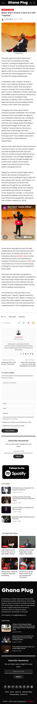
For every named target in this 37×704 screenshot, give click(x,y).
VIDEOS (11, 9)
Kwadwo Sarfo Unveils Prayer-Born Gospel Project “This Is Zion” (26, 552)
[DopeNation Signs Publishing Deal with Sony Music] (6, 519)
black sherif (12, 316)
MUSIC (4, 9)
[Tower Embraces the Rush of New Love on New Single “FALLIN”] (9, 542)
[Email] (33, 323)
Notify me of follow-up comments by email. (17, 422)
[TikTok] (28, 686)
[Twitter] (24, 323)
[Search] (34, 3)
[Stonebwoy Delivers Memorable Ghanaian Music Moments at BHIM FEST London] (6, 500)
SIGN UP (18, 456)
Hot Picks (22, 316)
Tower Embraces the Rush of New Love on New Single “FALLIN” (8, 552)
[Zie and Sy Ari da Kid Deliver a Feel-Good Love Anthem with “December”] (27, 564)
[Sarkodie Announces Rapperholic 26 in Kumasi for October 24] (6, 490)
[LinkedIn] (32, 354)
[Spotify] (31, 686)
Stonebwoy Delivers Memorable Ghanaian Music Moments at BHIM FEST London (23, 498)
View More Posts (18, 339)
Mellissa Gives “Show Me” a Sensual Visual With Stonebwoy (9, 573)
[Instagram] (30, 354)
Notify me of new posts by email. (13, 426)
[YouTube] (24, 686)
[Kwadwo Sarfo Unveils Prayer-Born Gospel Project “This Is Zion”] (27, 542)
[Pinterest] (28, 323)
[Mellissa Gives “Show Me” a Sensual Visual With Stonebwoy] (9, 564)
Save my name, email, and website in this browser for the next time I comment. (18, 418)
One (29, 261)
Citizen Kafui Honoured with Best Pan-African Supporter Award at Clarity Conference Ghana (23, 637)
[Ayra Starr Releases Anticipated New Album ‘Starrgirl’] (6, 509)
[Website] (21, 354)
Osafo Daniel (9, 19)
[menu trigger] (3, 3)
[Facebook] (19, 323)
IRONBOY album (22, 256)
